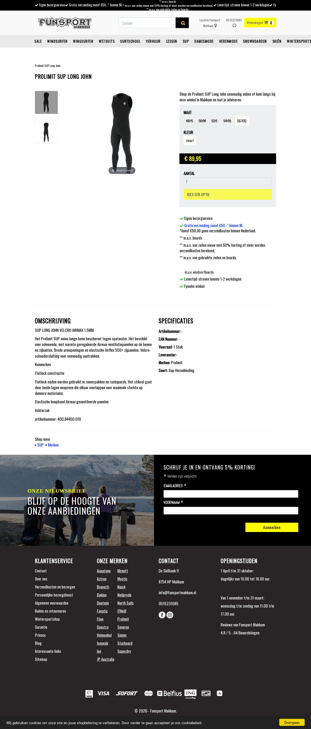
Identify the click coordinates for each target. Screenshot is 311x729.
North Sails (125, 603)
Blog (38, 643)
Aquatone (104, 570)
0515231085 (234, 20)
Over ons (41, 579)
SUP (186, 41)
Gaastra (103, 627)
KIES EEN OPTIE (198, 194)
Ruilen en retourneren (50, 611)
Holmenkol (104, 635)
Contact (41, 570)
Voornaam (173, 502)
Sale (38, 41)
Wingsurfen (83, 41)
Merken (53, 445)
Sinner (122, 635)
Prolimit (123, 619)
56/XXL (242, 120)
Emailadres (175, 485)
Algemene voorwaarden (51, 603)
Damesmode (204, 41)
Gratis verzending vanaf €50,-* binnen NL (95, 4)
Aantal (189, 173)
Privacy (40, 635)
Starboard (124, 643)
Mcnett (122, 570)
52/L (215, 120)
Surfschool (130, 41)
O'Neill (121, 611)
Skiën (277, 41)
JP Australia (105, 659)
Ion (99, 651)
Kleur (188, 132)
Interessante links (48, 651)
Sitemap (41, 659)
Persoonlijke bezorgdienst (54, 595)
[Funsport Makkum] (65, 23)
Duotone (103, 603)
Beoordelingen (248, 632)
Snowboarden (255, 41)
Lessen (171, 41)
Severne (123, 627)
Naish (121, 587)
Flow (100, 619)
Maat (188, 112)
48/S (189, 120)
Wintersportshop (47, 619)
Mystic (122, 579)
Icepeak (102, 643)
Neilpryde (124, 595)
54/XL (227, 120)
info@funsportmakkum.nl (177, 592)
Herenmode (228, 41)
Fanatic (102, 611)
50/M (202, 120)
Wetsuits (107, 41)
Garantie (41, 627)
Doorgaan (292, 722)
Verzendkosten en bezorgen (55, 587)
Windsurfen (57, 41)
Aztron (101, 579)
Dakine (102, 595)
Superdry (124, 651)
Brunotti (103, 587)
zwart (190, 140)
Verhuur (153, 41)
